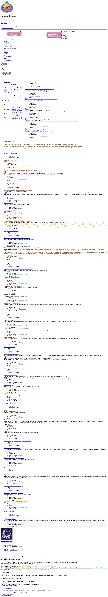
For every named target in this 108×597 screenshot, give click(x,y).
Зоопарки (14, 424)
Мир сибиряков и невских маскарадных (69, 252)
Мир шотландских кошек (61, 253)
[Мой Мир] (6, 64)
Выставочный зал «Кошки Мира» (21, 378)
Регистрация (7, 56)
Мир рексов (40, 252)
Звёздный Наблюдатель (31, 90)
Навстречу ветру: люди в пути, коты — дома (16, 419)
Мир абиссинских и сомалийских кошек (22, 249)
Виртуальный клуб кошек (54, 37)
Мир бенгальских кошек (42, 249)
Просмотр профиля (9, 549)
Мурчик (21, 227)
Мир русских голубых (51, 252)
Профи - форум (8, 313)
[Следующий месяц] (11, 100)
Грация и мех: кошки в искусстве (41, 378)
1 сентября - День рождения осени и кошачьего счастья (17, 109)
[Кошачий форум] (7, 12)
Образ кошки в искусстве (14, 34)
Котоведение (34, 101)
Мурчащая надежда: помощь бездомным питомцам (17, 441)
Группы (6, 590)
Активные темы (8, 46)
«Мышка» (39, 359)
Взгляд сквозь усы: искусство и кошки (14, 368)
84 (30, 110)
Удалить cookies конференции (26, 590)
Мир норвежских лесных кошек (97, 250)
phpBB (13, 592)
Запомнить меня (6, 72)
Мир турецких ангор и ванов (45, 253)
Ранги (5, 53)
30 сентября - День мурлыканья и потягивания (17, 114)
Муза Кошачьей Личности (8, 569)
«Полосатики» (47, 359)
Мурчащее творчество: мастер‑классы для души (65, 378)
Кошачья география (9, 39)
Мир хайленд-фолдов (16, 253)
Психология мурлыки (45, 101)
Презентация (7, 52)
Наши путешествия (23, 424)
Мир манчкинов (72, 250)
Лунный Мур (29, 120)
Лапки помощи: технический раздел (13, 486)
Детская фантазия (39, 31)
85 (32, 110)
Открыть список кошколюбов (10, 585)
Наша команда (13, 590)
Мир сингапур (100, 252)
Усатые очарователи (9, 347)
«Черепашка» (64, 359)
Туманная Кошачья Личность (41, 569)
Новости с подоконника (52, 91)
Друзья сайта (7, 44)
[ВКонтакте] (2, 64)
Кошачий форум (8, 588)
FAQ (5, 55)
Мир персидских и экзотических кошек (15, 252)
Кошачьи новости (12, 32)
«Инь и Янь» (15, 359)
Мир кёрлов (63, 250)
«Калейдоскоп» (23, 359)
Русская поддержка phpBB (8, 594)
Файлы (64, 34)
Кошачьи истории (12, 35)
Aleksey (35, 110)
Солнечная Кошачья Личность (23, 569)
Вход (5, 58)
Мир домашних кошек (31, 250)
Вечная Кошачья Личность (83, 568)
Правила (49, 32)
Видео (64, 35)
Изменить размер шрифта (69, 31)
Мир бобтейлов (54, 249)
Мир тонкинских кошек (29, 253)
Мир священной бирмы (88, 252)
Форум (46, 31)
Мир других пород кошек (76, 253)
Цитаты (64, 38)
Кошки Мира (28, 100)
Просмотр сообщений (6, 541)
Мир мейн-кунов (82, 250)
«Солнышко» (55, 359)
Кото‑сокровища (84, 378)
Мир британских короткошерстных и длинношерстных (75, 249)
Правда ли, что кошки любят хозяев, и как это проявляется (41, 99)
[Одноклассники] (4, 64)
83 (28, 110)
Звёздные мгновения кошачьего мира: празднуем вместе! (40, 119)
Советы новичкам (52, 34)
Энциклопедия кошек (28, 31)
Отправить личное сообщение (12, 550)
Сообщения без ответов (10, 48)
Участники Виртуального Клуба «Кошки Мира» (61, 111)
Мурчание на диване (9, 403)
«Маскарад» (32, 359)
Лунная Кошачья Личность (99, 568)
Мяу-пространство (9, 183)
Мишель (27, 109)
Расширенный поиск (7, 28)
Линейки (49, 35)
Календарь (6, 42)
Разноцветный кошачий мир (11, 354)
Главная (6, 31)
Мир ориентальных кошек (16, 250)
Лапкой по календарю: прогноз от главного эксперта (39, 89)
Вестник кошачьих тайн (37, 91)
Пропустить (4, 23)
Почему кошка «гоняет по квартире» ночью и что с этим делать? (42, 129)
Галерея (6, 50)
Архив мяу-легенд (9, 511)
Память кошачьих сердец (10, 467)
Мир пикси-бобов (32, 252)
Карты (5, 41)
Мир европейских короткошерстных (86, 111)
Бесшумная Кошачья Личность (67, 568)
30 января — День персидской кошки (17, 118)
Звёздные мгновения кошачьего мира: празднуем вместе (62, 121)
